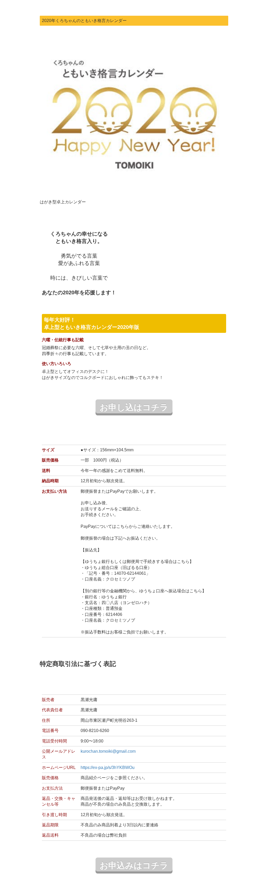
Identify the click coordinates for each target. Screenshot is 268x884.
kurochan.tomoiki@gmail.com (108, 751)
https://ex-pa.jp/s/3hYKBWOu (108, 767)
